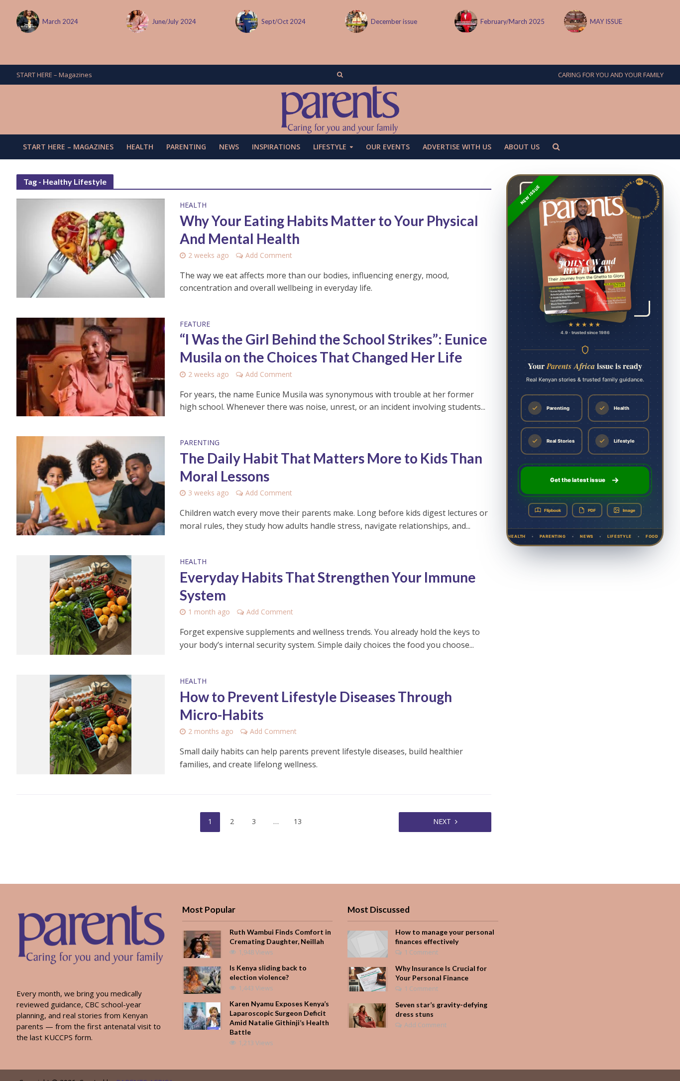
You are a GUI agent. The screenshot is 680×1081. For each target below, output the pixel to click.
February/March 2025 (512, 21)
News (229, 146)
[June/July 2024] (136, 21)
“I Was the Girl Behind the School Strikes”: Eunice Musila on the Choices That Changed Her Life (333, 348)
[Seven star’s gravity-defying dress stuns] (367, 1015)
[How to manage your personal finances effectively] (367, 943)
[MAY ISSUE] (574, 21)
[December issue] (355, 21)
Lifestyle (329, 146)
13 (298, 821)
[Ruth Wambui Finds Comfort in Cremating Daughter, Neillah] (202, 944)
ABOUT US (522, 146)
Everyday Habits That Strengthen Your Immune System (328, 586)
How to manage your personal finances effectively (444, 937)
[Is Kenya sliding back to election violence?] (202, 979)
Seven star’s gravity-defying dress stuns (441, 1009)
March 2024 (60, 21)
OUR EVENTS (388, 146)
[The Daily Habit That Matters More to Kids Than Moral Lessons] (90, 485)
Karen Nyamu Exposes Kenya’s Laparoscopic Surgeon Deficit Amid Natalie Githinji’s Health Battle (279, 1017)
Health (139, 146)
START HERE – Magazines (54, 74)
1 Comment (421, 952)
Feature (195, 325)
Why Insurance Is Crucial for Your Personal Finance (441, 973)
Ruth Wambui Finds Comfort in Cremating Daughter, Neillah (280, 937)
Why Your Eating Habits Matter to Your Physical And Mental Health (329, 229)
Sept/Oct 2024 (283, 21)
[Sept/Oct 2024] (245, 21)
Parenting (186, 146)
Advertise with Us (457, 146)
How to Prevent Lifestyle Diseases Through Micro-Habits (316, 705)
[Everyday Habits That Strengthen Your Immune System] (90, 604)
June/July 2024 (174, 21)
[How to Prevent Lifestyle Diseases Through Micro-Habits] (90, 723)
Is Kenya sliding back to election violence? (268, 972)
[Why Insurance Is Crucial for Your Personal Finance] (367, 978)
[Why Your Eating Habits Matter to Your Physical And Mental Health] (90, 247)
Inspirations (276, 146)
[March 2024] (26, 21)
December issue (394, 21)
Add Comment (268, 255)
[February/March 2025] (464, 21)
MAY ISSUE (606, 21)
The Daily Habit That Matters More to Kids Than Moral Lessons (331, 467)
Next (442, 821)
